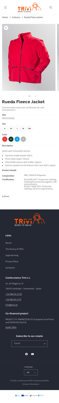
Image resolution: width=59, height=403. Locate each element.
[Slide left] (23, 96)
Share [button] (6, 196)
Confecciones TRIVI (25, 381)
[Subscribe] (44, 343)
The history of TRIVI (14, 249)
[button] (5, 7)
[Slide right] (36, 96)
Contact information (31, 384)
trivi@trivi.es (11, 305)
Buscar (8, 243)
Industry (16, 17)
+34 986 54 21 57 (13, 299)
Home (5, 17)
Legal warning (11, 255)
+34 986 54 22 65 (13, 294)
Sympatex (10, 267)
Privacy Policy (11, 261)
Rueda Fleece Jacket (33, 17)
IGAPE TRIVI (10, 327)
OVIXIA (46, 381)
